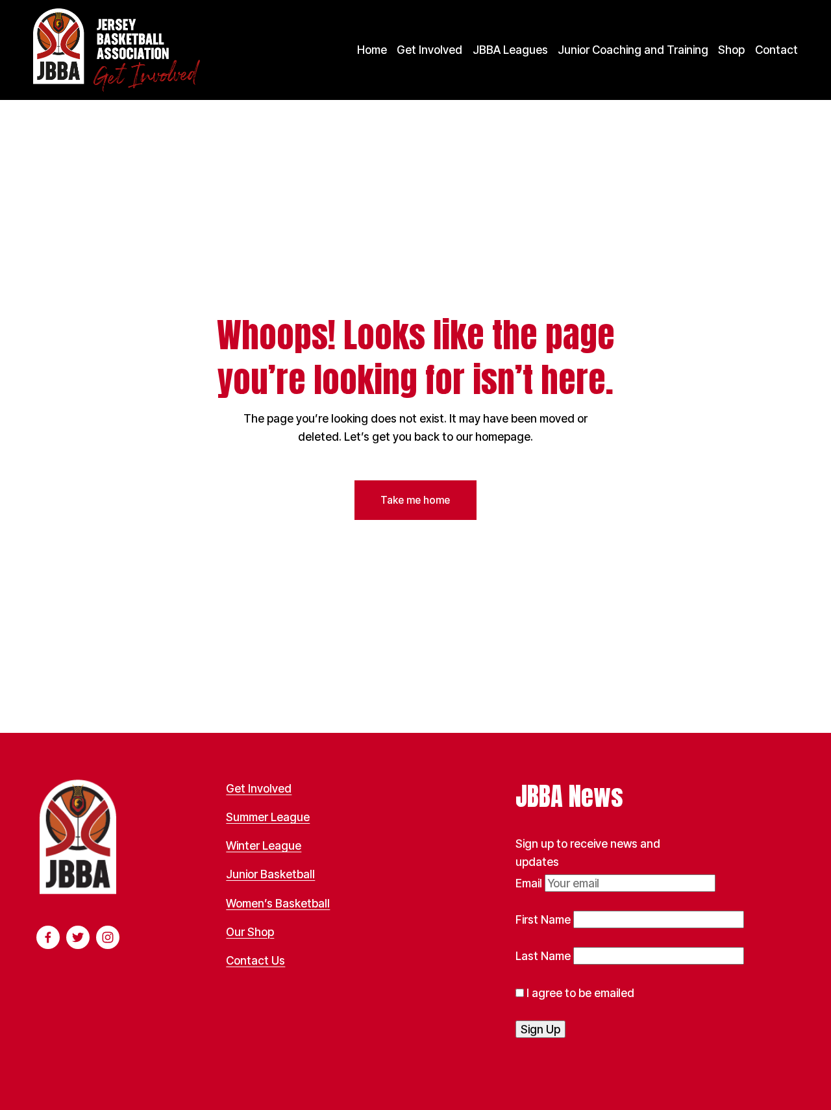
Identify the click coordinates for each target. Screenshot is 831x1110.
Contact (776, 49)
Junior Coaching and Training (633, 49)
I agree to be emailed (579, 993)
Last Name (544, 956)
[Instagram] (107, 937)
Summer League (268, 817)
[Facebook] (48, 937)
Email (530, 883)
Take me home (415, 500)
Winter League (263, 845)
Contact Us (255, 960)
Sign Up (540, 1029)
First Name (544, 919)
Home (372, 49)
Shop (731, 49)
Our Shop (250, 932)
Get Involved (429, 49)
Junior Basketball (270, 874)
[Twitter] (78, 937)
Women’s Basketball (278, 903)
